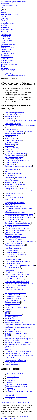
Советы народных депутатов (15, 300)
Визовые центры (11, 142)
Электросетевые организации (15, 361)
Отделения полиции (12, 232)
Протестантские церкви (13, 272)
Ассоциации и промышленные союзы (18, 131)
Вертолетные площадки (13, 140)
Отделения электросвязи (13, 234)
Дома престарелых (11, 162)
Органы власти (10, 227)
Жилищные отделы (11, 170)
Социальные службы (12, 302)
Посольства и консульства (14, 258)
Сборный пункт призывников (15, 285)
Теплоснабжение (11, 318)
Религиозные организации (14, 280)
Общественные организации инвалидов (19, 215)
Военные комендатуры (13, 148)
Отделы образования (12, 236)
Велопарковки (10, 138)
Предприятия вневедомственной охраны (19, 265)
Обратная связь (10, 398)
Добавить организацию (9, 402)
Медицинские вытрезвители (15, 203)
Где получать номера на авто (15, 155)
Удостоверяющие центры (14, 322)
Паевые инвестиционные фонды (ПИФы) (19, 241)
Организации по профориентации (17, 225)
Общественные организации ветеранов (19, 214)
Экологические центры (13, 359)
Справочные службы (12, 304)
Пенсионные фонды (12, 250)
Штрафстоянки (10, 357)
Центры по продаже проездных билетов (19, 355)
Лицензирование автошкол (14, 197)
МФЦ (7, 201)
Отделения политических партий (16, 230)
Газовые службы (11, 151)
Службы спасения (11, 294)
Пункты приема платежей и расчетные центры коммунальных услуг (18, 275)
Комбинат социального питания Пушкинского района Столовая (17, 385)
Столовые (8, 309)
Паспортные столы (11, 247)
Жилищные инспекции (13, 168)
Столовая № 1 (11, 380)
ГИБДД (7, 149)
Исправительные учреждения (15, 177)
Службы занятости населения (15, 293)
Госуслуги (8, 75)
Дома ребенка (10, 164)
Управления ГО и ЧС (12, 331)
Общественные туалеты (13, 219)
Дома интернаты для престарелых (17, 160)
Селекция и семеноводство (14, 289)
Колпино (8, 73)
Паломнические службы (13, 243)
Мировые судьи (10, 204)
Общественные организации (15, 212)
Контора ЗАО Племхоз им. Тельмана (20, 391)
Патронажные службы (13, 249)
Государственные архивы (14, 157)
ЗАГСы (7, 171)
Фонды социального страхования (16, 348)
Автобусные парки (11, 116)
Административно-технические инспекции (20, 125)
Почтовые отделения (12, 260)
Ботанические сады (11, 135)
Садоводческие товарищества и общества (19, 283)
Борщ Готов (11, 390)
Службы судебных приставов (15, 296)
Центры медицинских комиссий (16, 353)
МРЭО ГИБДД (10, 199)
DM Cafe (10, 378)
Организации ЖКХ (12, 221)
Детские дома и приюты (13, 159)
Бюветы (7, 136)
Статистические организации (15, 307)
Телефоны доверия (11, 317)
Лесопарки (9, 195)
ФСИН (7, 335)
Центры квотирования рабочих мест (18, 351)
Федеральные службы (12, 340)
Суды (7, 311)
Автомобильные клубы (13, 124)
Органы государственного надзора (17, 228)
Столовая (10, 388)
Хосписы (8, 350)
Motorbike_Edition (13, 377)
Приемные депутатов (12, 267)
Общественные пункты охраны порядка (19, 217)
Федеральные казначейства (14, 337)
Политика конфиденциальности (16, 397)
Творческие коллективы (13, 315)
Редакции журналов (12, 278)
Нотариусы (9, 210)
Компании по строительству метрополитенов (15, 185)
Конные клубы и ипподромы (15, 188)
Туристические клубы (12, 320)
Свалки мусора (10, 287)
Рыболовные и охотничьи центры (17, 282)
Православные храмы (12, 263)
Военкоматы (9, 146)
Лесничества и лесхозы (13, 193)
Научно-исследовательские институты (18, 208)
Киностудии (9, 179)
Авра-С (9, 375)
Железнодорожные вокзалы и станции (18, 166)
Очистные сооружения (13, 239)
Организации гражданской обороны (17, 223)
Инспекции (9, 175)
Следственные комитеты (13, 291)
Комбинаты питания (12, 181)
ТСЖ (7, 313)
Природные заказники (13, 269)
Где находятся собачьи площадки (16, 153)
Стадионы (8, 306)
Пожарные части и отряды (14, 252)
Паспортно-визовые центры (15, 245)
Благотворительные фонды (14, 133)
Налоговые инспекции (13, 206)
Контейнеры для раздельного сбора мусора (20, 190)
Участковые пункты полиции (15, 333)
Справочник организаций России (14, 417)
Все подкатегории (18, 75)
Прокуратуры (9, 271)
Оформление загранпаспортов (15, 238)
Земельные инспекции (13, 173)
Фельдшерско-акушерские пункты (17, 342)
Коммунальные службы (13, 182)
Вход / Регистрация (24, 402)
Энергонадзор (10, 362)
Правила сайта (10, 395)
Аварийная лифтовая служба (15, 113)
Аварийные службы (12, 114)
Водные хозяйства (11, 144)
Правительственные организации (17, 261)
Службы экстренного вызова (15, 298)
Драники (10, 382)
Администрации (11, 129)
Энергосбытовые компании (14, 364)
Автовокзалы (9, 118)
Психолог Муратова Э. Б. (15, 373)
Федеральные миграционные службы (18, 339)
